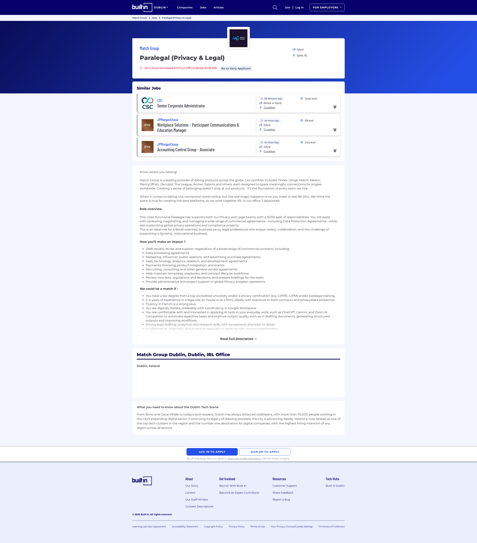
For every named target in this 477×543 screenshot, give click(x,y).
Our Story (191, 485)
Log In (299, 7)
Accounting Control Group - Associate (186, 149)
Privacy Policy (237, 526)
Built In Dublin (335, 485)
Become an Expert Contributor (239, 492)
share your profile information (244, 458)
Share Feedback (283, 492)
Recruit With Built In (232, 485)
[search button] (275, 7)
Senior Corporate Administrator (181, 105)
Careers (190, 492)
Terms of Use (257, 526)
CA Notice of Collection (332, 526)
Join (287, 7)
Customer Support (285, 485)
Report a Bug (281, 499)
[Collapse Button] (335, 107)
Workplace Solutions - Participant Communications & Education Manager (198, 127)
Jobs (203, 7)
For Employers (326, 7)
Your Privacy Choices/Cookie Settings (292, 526)
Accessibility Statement (185, 526)
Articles (219, 7)
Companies (184, 7)
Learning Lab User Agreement (149, 526)
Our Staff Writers (196, 499)
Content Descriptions (199, 506)
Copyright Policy (213, 526)
